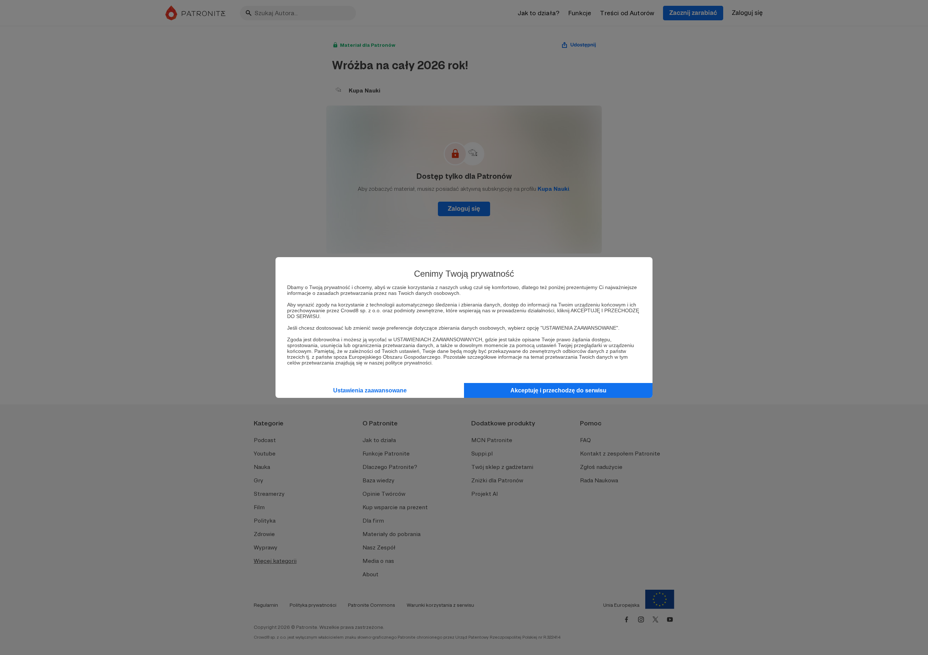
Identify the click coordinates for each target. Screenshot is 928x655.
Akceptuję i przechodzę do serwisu (558, 390)
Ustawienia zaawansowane (370, 390)
